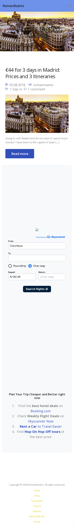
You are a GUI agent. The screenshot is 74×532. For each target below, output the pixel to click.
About (37, 521)
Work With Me (37, 516)
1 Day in (16, 89)
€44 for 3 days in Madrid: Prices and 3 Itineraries (32, 73)
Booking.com (41, 411)
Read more (19, 154)
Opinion (37, 511)
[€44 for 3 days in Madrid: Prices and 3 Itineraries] (37, 115)
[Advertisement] (37, 344)
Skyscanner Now (40, 421)
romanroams (43, 85)
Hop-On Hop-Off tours (42, 431)
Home (37, 490)
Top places (37, 500)
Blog (37, 495)
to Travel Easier (41, 426)
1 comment (36, 89)
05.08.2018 (17, 85)
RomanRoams (13, 6)
